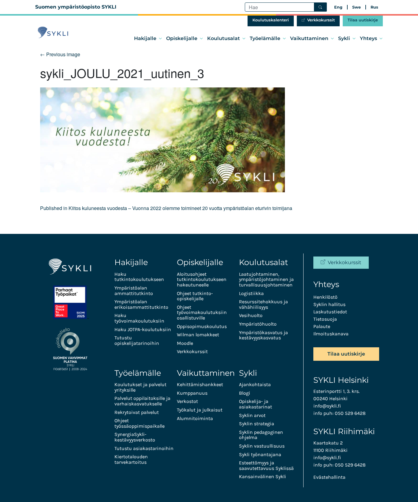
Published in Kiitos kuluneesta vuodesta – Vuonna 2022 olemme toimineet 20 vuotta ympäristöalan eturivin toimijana (166, 208)
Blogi (244, 393)
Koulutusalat (223, 38)
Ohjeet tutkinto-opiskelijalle (195, 296)
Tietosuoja (325, 319)
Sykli (344, 38)
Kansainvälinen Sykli (262, 476)
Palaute (321, 326)
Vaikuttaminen (309, 38)
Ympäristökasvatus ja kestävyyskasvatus (263, 335)
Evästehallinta (329, 477)
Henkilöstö (325, 297)
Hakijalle (145, 38)
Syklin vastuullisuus (262, 446)
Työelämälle (265, 38)
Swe (356, 7)
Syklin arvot (252, 415)
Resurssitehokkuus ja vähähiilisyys (263, 304)
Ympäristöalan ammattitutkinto (133, 290)
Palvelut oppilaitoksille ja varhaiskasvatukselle (142, 401)
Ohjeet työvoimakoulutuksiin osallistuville (202, 312)
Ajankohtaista (255, 384)
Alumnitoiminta (195, 418)
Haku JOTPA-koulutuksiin (142, 329)
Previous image (60, 54)
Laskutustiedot (330, 312)
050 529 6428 (350, 413)
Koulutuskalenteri (270, 20)
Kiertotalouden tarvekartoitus (131, 459)
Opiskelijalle (181, 38)
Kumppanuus (192, 393)
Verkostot (187, 401)
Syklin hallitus (329, 304)
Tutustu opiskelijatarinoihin (136, 340)
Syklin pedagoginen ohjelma (261, 435)
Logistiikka (251, 293)
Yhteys (368, 38)
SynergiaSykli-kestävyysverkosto (134, 437)
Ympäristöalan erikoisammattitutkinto (141, 304)
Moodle (185, 343)
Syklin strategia (256, 423)
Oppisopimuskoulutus (202, 326)
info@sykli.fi (327, 406)
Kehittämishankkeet (200, 384)
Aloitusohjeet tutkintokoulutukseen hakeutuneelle (201, 279)
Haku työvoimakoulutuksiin (139, 318)
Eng (338, 7)
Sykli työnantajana (260, 454)
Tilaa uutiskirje (363, 20)
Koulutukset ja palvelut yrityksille (140, 387)
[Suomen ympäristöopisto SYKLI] (53, 32)
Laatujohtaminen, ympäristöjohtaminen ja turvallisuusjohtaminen (266, 279)
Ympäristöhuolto (258, 324)
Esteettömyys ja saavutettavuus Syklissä (266, 465)
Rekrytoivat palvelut (136, 412)
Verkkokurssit (321, 20)
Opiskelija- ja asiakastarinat (255, 404)
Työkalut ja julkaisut (199, 410)
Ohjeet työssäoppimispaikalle (139, 423)
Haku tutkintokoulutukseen (139, 276)
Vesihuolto (251, 315)
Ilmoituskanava (331, 334)
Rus (374, 7)
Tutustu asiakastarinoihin (144, 448)
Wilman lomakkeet (198, 335)
